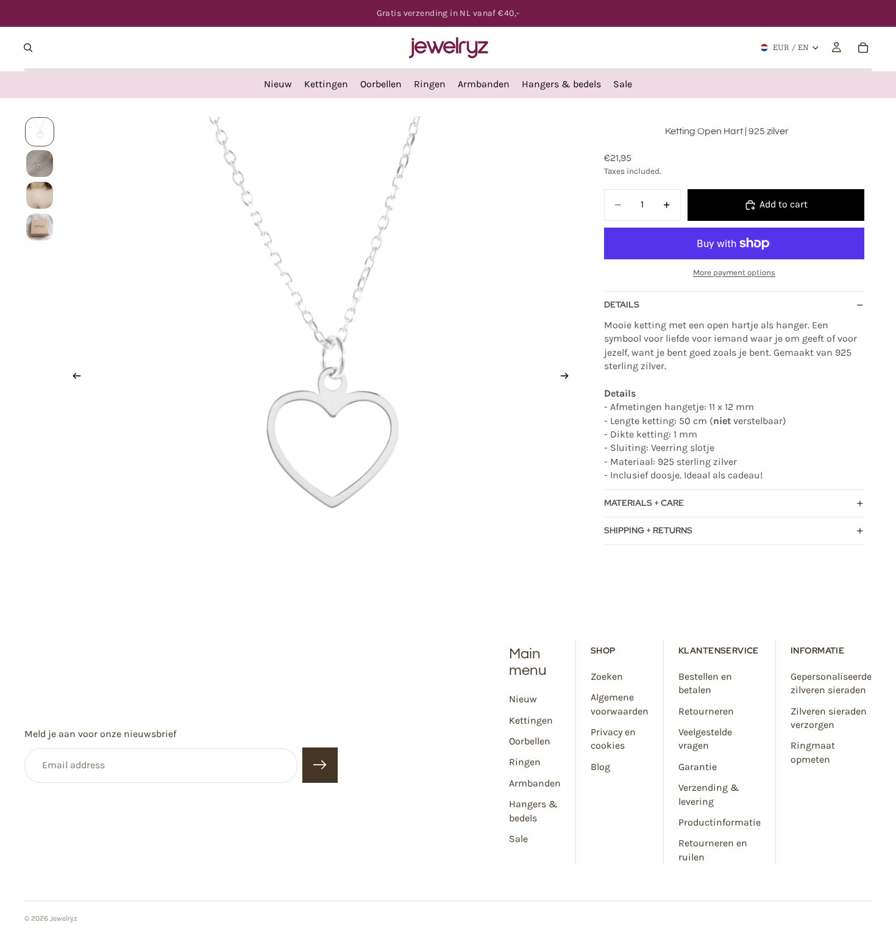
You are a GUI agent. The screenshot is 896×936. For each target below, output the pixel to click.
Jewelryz (63, 918)
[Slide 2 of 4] (39, 163)
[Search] (28, 47)
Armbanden (535, 783)
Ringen (525, 762)
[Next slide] (568, 377)
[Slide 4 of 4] (39, 227)
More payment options (734, 272)
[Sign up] (320, 765)
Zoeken (607, 676)
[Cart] (863, 47)
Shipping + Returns (648, 530)
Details (621, 304)
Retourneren (706, 711)
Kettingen (531, 720)
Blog (600, 766)
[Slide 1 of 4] (39, 131)
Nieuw (523, 699)
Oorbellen (529, 741)
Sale (518, 838)
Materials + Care (644, 502)
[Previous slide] (73, 377)
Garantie (697, 766)
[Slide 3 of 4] (39, 195)
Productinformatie (719, 822)
